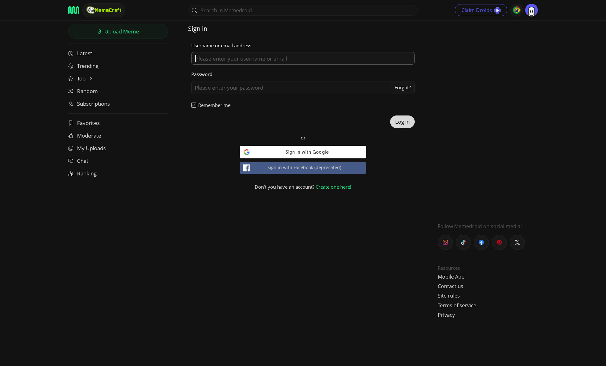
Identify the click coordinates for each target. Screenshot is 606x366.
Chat (82, 160)
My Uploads (91, 148)
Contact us (450, 286)
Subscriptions (93, 103)
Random (87, 91)
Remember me (214, 105)
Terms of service (457, 305)
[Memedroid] (73, 10)
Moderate (89, 135)
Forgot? (403, 87)
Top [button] (82, 78)
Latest (84, 53)
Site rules (449, 295)
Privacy (446, 314)
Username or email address (221, 45)
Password (201, 74)
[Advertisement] (485, 118)
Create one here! (333, 187)
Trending (87, 65)
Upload (121, 31)
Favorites (88, 123)
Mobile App (451, 276)
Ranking (87, 173)
